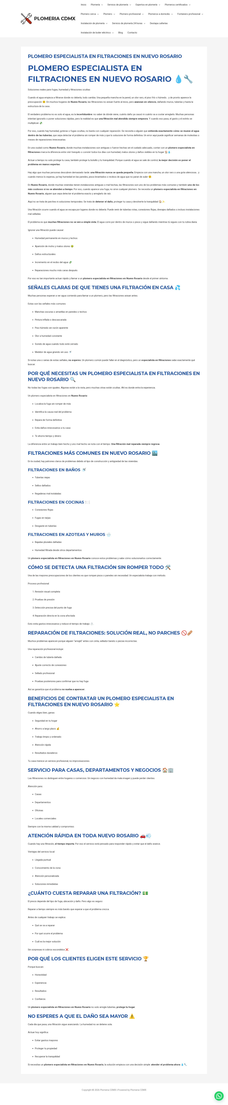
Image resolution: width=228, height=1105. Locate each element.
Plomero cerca (88, 14)
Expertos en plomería (146, 4)
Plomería (95, 4)
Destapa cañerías (159, 23)
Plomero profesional (130, 14)
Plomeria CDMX (54, 18)
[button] (219, 1096)
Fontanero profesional (188, 14)
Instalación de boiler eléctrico (96, 32)
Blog (120, 32)
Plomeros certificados (176, 4)
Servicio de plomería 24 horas (127, 23)
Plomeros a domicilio (159, 14)
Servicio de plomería (117, 4)
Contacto (132, 32)
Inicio (83, 4)
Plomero (107, 14)
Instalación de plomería (93, 23)
